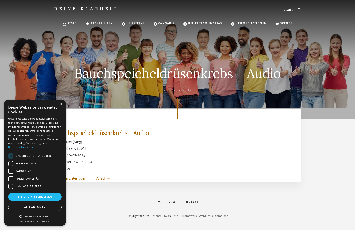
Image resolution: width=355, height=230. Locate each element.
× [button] (61, 104)
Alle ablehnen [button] (34, 207)
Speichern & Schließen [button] (35, 196)
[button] (35, 216)
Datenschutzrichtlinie (21, 147)
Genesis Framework (184, 216)
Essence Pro (159, 216)
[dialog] (35, 163)
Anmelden (221, 216)
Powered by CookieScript (35, 221)
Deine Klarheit (86, 8)
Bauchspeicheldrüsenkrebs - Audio (101, 133)
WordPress (206, 216)
